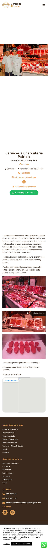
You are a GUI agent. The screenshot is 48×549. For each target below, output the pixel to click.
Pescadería (6, 476)
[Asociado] (20, 164)
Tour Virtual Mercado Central (12, 446)
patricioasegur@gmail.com (25, 177)
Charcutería (6, 470)
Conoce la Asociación (10, 430)
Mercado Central (8, 433)
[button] (44, 5)
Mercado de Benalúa (9, 443)
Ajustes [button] (6, 544)
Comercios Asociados (10, 463)
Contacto (5, 452)
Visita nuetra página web (25, 187)
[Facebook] (24, 182)
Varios (4, 483)
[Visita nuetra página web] (13, 186)
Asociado (25, 164)
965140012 (25, 173)
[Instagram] (12, 512)
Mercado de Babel (8, 436)
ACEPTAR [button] (16, 544)
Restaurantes (7, 480)
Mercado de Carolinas (10, 439)
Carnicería (6, 466)
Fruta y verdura (8, 473)
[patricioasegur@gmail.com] (13, 177)
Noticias (5, 449)
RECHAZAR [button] (27, 544)
